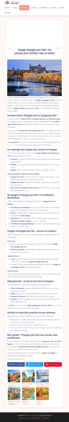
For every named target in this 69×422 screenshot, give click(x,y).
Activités (61, 8)
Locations (34, 8)
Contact (28, 418)
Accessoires (53, 8)
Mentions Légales (36, 418)
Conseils (15, 8)
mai (41, 182)
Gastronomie (43, 8)
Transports (7, 13)
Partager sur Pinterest (54, 364)
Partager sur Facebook (17, 364)
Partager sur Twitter (35, 364)
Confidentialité (45, 418)
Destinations (24, 8)
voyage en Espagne (12, 145)
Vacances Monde (33, 415)
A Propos (22, 418)
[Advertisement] (34, 34)
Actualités (7, 8)
